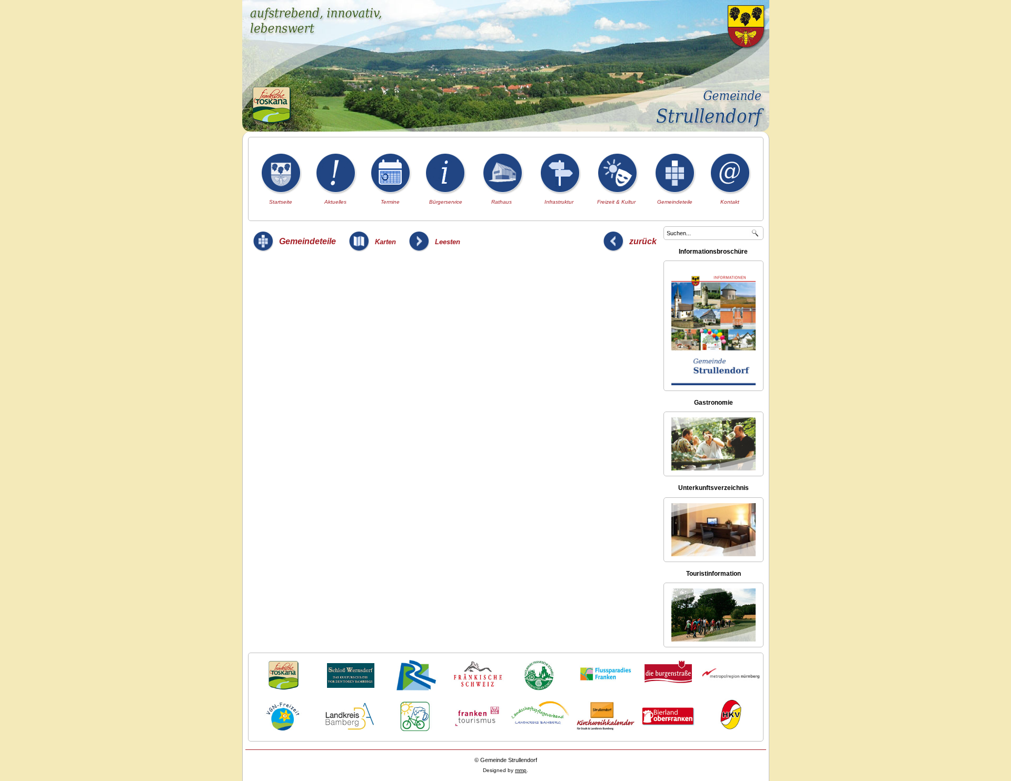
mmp (521, 770)
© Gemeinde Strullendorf (505, 760)
